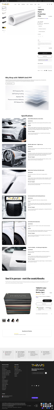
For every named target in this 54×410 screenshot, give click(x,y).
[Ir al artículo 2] (4, 13)
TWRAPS (39, 7)
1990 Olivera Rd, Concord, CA (7, 395)
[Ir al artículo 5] (4, 27)
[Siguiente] (33, 22)
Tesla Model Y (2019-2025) (5, 373)
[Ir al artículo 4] (4, 23)
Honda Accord (4, 388)
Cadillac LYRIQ (4, 385)
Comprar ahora (45, 56)
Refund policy (16, 373)
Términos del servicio (15, 407)
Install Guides (16, 368)
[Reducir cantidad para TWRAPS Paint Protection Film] (39, 36)
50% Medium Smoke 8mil (42, 28)
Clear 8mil (40, 23)
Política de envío (19, 407)
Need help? (50, 70)
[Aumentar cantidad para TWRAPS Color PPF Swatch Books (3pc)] (41, 300)
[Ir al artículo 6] (4, 32)
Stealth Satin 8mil (46, 23)
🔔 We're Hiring (17, 366)
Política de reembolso (4, 407)
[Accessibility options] (52, 406)
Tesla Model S (4, 376)
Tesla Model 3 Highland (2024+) (6, 372)
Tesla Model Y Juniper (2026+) (6, 370)
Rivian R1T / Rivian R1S (5, 366)
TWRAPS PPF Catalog (17, 369)
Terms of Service (17, 372)
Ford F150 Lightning (5, 381)
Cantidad (39, 34)
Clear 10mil (40, 26)
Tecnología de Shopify (10, 405)
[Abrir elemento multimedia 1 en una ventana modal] (21, 21)
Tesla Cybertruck (4, 369)
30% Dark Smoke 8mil (42, 31)
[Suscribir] (46, 373)
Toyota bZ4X (4, 389)
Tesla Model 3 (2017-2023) (5, 374)
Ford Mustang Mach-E (5, 380)
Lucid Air (3, 378)
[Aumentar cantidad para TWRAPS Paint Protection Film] (43, 36)
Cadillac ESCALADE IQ (5, 384)
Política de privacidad (9, 407)
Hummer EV (3, 368)
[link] (14, 130)
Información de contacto (5, 408)
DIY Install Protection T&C (18, 370)
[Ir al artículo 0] (4, 9)
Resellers (16, 374)
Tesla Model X (4, 377)
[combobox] (40, 1)
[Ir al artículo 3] (4, 18)
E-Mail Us (16, 376)
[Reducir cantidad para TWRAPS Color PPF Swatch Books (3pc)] (37, 300)
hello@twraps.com (7, 354)
